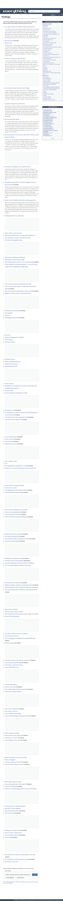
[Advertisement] (31, 4)
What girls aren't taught (48, 94)
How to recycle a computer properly (15, 806)
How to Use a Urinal (11, 488)
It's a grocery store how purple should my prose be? (20, 26)
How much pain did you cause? (14, 764)
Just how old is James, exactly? (14, 611)
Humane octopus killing (12, 541)
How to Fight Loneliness (12, 835)
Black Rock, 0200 (47, 71)
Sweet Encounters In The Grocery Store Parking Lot (20, 235)
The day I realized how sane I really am (16, 633)
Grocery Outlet (9, 390)
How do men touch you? (12, 810)
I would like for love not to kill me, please (52, 47)
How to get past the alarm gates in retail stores (18, 291)
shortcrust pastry (9, 643)
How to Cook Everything (12, 616)
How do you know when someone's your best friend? (20, 589)
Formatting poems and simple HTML (15, 490)
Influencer (45, 69)
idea (45, 113)
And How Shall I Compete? (13, 582)
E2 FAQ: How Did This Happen (14, 560)
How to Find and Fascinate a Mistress (16, 517)
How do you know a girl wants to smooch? (17, 660)
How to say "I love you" (11, 861)
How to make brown (10, 437)
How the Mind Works (11, 684)
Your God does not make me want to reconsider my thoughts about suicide (51, 87)
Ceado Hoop (46, 134)
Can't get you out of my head (49, 38)
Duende (45, 67)
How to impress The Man (12, 733)
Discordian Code (10, 410)
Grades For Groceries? (11, 364)
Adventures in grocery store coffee (15, 259)
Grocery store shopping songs (13, 240)
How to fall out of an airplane (13, 735)
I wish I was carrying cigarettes (50, 89)
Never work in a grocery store (13, 233)
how (6, 463)
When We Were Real (48, 39)
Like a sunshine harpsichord (49, 60)
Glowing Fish (51, 116)
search (35, 874)
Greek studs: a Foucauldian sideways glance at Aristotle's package (51, 83)
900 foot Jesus (46, 29)
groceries (7, 335)
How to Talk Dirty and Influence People (16, 393)
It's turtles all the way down (49, 99)
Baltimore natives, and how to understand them (18, 585)
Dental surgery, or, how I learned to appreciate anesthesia (21, 587)
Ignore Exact (20, 877)
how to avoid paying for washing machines (17, 716)
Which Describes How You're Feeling (16, 757)
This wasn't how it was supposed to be (16, 417)
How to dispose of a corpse (13, 740)
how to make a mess (11, 461)
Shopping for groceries (11, 317)
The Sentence (46, 41)
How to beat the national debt (13, 492)
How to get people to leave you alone (15, 689)
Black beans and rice (48, 44)
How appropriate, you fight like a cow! (16, 466)
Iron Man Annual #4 (47, 45)
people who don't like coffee (49, 31)
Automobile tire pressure (12, 310)
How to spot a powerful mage (13, 662)
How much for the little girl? (13, 419)
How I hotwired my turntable (13, 713)
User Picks (45, 25)
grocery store (8, 40)
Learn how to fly (9, 439)
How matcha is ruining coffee (49, 42)
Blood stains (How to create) (13, 781)
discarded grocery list (11, 366)
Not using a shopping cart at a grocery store (17, 166)
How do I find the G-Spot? (12, 514)
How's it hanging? (10, 759)
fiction (45, 111)
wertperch (49, 113)
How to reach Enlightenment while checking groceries (20, 200)
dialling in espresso (47, 53)
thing (45, 135)
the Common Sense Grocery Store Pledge (17, 88)
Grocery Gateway (10, 342)
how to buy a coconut (11, 711)
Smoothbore (46, 51)
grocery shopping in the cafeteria (14, 337)
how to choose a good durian (13, 832)
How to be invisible (10, 786)
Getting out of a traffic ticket (13, 830)
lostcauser (50, 111)
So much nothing (47, 96)
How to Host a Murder (11, 609)
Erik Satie (45, 27)
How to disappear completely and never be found (19, 638)
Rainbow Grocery (10, 359)
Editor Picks (45, 75)
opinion (45, 118)
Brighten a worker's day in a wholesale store (18, 293)
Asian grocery (9, 339)
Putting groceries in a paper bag (14, 215)
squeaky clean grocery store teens (15, 103)
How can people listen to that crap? (15, 784)
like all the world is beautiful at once (51, 54)
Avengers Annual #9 (47, 48)
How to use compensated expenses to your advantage (20, 788)
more (53, 138)
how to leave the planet (11, 636)
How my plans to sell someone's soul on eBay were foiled (21, 614)
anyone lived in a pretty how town (14, 485)
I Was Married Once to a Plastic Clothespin (50, 131)
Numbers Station (47, 81)
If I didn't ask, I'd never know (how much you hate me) (20, 468)
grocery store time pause (12, 119)
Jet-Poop (50, 121)
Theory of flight (46, 80)
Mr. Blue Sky (46, 55)
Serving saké (9, 313)
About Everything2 (47, 24)
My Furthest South (47, 78)
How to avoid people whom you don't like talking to (19, 563)
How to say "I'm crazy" (11, 738)
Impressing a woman (11, 444)
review (45, 116)
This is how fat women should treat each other (18, 284)
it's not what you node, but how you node (16, 859)
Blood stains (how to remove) (13, 534)
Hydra (44, 91)
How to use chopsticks (11, 709)
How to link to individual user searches (16, 509)
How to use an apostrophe (12, 512)
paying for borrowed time (48, 62)
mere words (45, 85)
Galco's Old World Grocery (12, 361)
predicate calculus (47, 98)
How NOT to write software (13, 808)
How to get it (8, 441)
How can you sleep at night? (13, 691)
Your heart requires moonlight (49, 32)
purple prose (8, 43)
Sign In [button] (53, 15)
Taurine (45, 95)
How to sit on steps (10, 687)
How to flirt (8, 837)
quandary (45, 68)
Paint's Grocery (9, 383)
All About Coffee (46, 50)
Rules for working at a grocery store (15, 58)
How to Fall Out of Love (12, 667)
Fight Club (45, 36)
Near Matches (10, 877)
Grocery (7, 315)
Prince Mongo (46, 61)
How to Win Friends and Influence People (17, 538)
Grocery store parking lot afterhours (15, 257)
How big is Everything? (11, 536)
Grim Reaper (46, 77)
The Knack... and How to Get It (14, 665)
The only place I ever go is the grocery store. (18, 237)
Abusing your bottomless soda (13, 558)
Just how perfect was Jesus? (13, 762)
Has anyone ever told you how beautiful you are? (19, 854)
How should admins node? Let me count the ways (19, 262)
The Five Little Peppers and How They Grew (18, 565)
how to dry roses (9, 813)
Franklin (45, 92)
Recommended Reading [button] (52, 22)
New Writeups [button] (53, 107)
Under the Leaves (47, 28)
